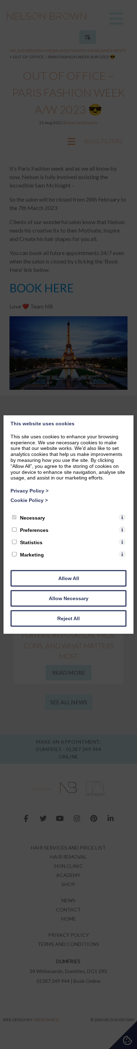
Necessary (32, 517)
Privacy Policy (29, 491)
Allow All (68, 578)
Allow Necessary (69, 598)
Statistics (31, 542)
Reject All (68, 618)
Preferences (34, 530)
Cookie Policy (29, 500)
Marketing (32, 554)
